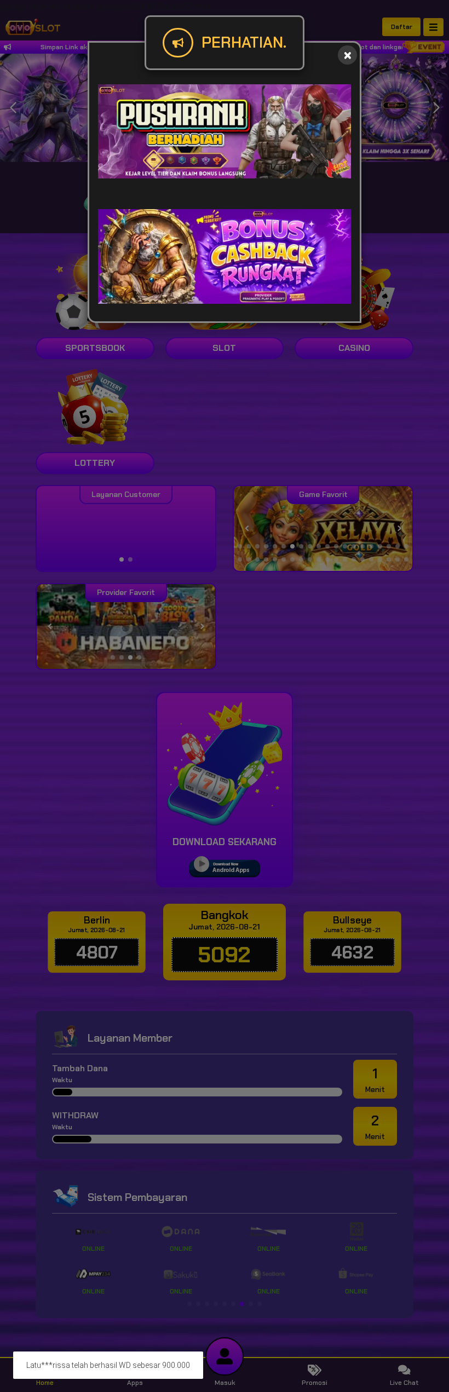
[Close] (347, 55)
